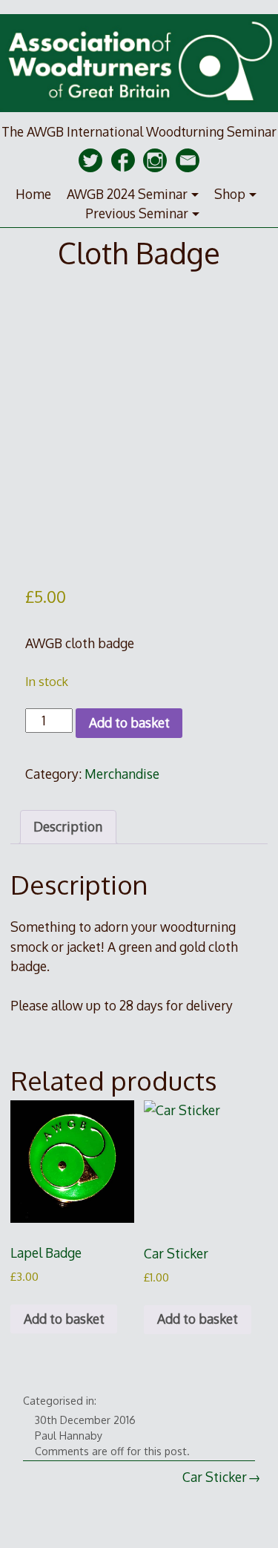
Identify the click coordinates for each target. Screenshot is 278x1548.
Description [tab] (67, 826)
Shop (229, 194)
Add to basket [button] (64, 1318)
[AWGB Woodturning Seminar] (139, 112)
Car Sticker (214, 1477)
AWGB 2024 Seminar (127, 194)
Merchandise (122, 773)
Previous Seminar (136, 213)
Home (33, 194)
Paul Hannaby (68, 1435)
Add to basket (129, 722)
